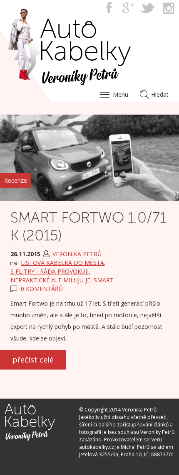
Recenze (15, 180)
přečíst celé (33, 360)
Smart (104, 280)
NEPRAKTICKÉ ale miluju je (50, 280)
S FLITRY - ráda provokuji (49, 271)
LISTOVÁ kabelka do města (62, 263)
